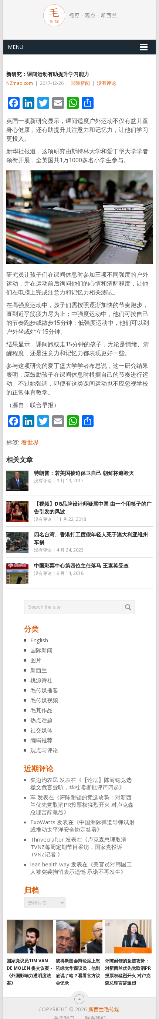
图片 (35, 660)
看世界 (30, 442)
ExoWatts (42, 822)
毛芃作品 (41, 710)
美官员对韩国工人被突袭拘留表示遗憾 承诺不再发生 (81, 867)
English (39, 640)
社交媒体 (41, 730)
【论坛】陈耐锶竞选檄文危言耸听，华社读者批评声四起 (81, 783)
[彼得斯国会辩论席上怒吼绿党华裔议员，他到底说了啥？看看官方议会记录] (79, 936)
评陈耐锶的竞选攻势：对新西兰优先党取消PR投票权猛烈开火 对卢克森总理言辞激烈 (81, 804)
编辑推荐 (41, 740)
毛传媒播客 (44, 690)
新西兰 (38, 670)
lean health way (50, 864)
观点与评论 (44, 750)
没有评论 (106, 83)
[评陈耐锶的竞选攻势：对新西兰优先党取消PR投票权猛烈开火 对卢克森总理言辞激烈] (128, 936)
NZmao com (19, 83)
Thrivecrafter (47, 839)
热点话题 (41, 720)
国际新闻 (80, 83)
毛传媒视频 (44, 700)
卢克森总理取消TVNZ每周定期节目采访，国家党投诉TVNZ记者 (78, 847)
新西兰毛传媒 (103, 1009)
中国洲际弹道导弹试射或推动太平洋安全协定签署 (82, 825)
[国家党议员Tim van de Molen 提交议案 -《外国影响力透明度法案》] (30, 936)
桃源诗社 (41, 680)
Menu (15, 46)
